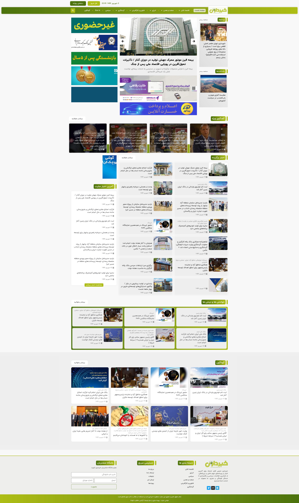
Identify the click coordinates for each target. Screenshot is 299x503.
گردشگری (121, 10)
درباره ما (151, 469)
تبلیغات (151, 476)
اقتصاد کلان (185, 10)
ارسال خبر (150, 480)
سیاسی (107, 10)
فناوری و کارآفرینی (138, 10)
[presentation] (123, 42)
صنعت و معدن (168, 10)
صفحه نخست (200, 10)
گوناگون (87, 10)
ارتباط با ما (150, 473)
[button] (73, 10)
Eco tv (97, 10)
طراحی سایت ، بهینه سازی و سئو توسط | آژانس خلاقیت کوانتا (149, 500)
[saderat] (110, 178)
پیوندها (151, 483)
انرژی (154, 10)
